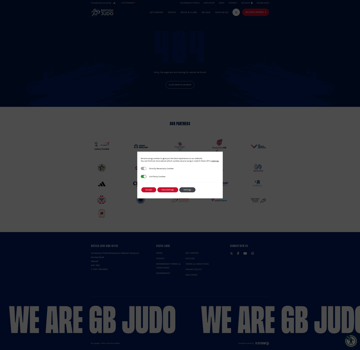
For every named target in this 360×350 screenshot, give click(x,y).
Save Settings (168, 190)
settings (215, 161)
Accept (149, 190)
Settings (187, 190)
